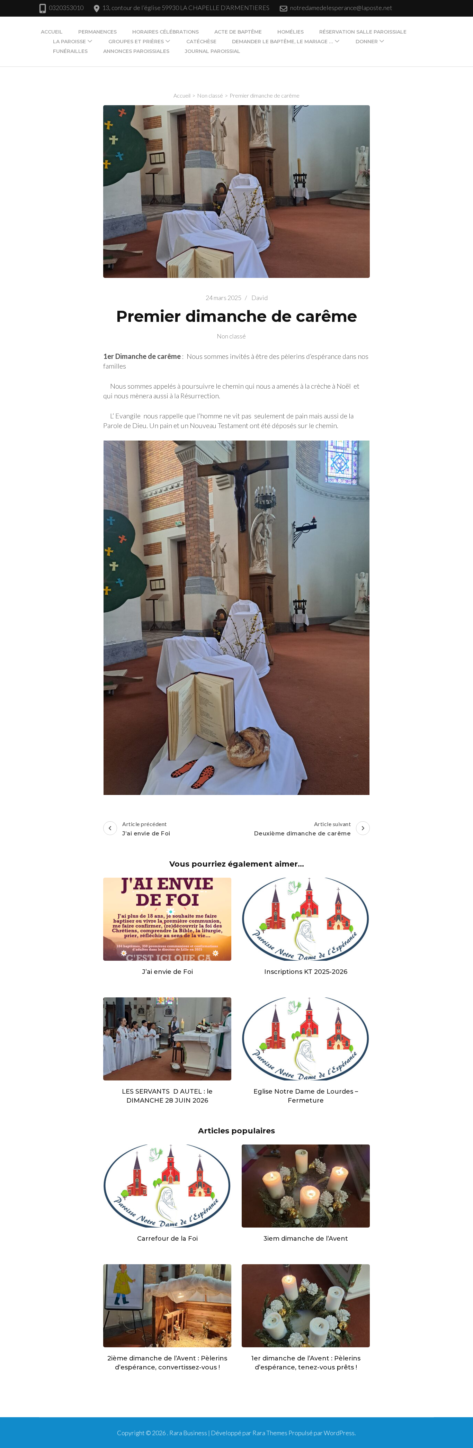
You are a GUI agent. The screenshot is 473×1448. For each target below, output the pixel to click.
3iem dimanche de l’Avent (306, 1238)
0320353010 (66, 7)
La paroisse (69, 41)
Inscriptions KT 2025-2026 (305, 972)
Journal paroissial (212, 51)
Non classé (231, 336)
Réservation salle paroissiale (363, 32)
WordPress (339, 1433)
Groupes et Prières (136, 41)
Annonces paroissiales (136, 51)
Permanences (97, 32)
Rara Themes (269, 1433)
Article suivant (302, 829)
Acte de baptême (238, 32)
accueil (52, 32)
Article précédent (146, 829)
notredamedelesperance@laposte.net (341, 7)
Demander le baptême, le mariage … (282, 41)
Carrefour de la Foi (167, 1238)
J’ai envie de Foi (167, 972)
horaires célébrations (165, 32)
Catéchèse (201, 41)
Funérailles (70, 51)
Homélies (290, 32)
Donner (367, 41)
